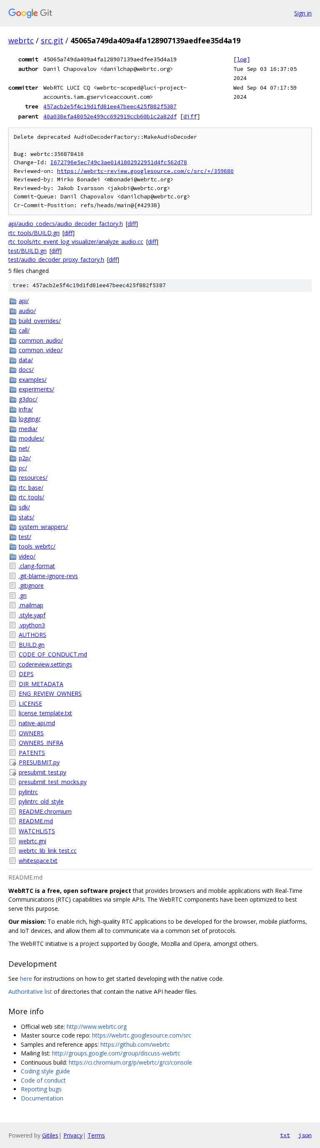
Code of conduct (43, 1080)
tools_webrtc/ (37, 546)
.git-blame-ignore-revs (48, 576)
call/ (24, 330)
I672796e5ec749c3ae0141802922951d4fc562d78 (118, 162)
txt (285, 1135)
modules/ (31, 438)
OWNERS (31, 733)
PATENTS (32, 753)
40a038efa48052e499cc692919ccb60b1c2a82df (110, 116)
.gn (23, 595)
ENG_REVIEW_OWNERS (50, 693)
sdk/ (24, 507)
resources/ (33, 477)
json (305, 1135)
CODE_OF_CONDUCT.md (53, 654)
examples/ (33, 380)
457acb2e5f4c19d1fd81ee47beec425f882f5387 (110, 106)
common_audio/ (41, 340)
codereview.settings (45, 664)
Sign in (303, 13)
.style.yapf (32, 615)
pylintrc (28, 792)
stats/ (26, 517)
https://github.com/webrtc (135, 1044)
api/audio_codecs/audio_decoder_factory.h (65, 224)
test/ (25, 537)
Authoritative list (30, 991)
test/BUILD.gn (27, 251)
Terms (96, 1135)
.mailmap (31, 605)
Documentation (42, 1098)
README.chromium (45, 811)
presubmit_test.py (42, 772)
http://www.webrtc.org (97, 1026)
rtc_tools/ (31, 497)
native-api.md (37, 723)
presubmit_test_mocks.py (53, 782)
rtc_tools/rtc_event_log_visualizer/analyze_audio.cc (75, 242)
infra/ (26, 409)
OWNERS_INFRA (41, 743)
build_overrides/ (40, 321)
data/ (26, 360)
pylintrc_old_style (41, 801)
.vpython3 (32, 625)
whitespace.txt (38, 861)
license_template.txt (45, 713)
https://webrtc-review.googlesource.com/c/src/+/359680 (145, 171)
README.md (36, 821)
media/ (28, 429)
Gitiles (50, 1135)
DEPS (26, 674)
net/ (24, 448)
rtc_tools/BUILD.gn (34, 233)
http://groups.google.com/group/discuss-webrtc (116, 1053)
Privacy (72, 1135)
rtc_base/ (31, 487)
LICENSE (30, 703)
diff (190, 116)
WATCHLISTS (37, 831)
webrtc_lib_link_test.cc (48, 851)
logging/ (29, 419)
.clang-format (37, 566)
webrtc (21, 40)
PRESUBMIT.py (39, 762)
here (26, 979)
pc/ (23, 468)
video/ (27, 556)
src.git (52, 40)
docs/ (26, 369)
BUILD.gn (32, 645)
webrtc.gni (32, 841)
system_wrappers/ (43, 527)
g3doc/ (28, 399)
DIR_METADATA (41, 684)
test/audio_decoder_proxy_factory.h (56, 259)
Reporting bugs (41, 1089)
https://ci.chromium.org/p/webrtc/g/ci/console (130, 1062)
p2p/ (25, 458)
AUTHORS (32, 635)
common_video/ (40, 350)
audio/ (27, 311)
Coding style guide (45, 1071)
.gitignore (31, 585)
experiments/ (36, 389)
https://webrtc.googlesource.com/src (141, 1035)
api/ (24, 301)
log (242, 59)
